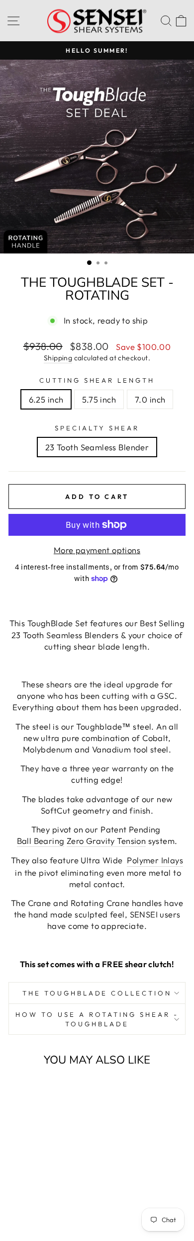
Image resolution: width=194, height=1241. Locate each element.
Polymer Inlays (155, 860)
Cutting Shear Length (97, 380)
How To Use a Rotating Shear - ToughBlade (96, 1019)
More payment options (97, 550)
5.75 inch (99, 399)
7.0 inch (150, 399)
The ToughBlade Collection (97, 993)
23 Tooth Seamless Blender (97, 447)
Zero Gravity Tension (106, 840)
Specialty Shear (97, 428)
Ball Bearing (41, 840)
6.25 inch (46, 399)
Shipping (58, 357)
